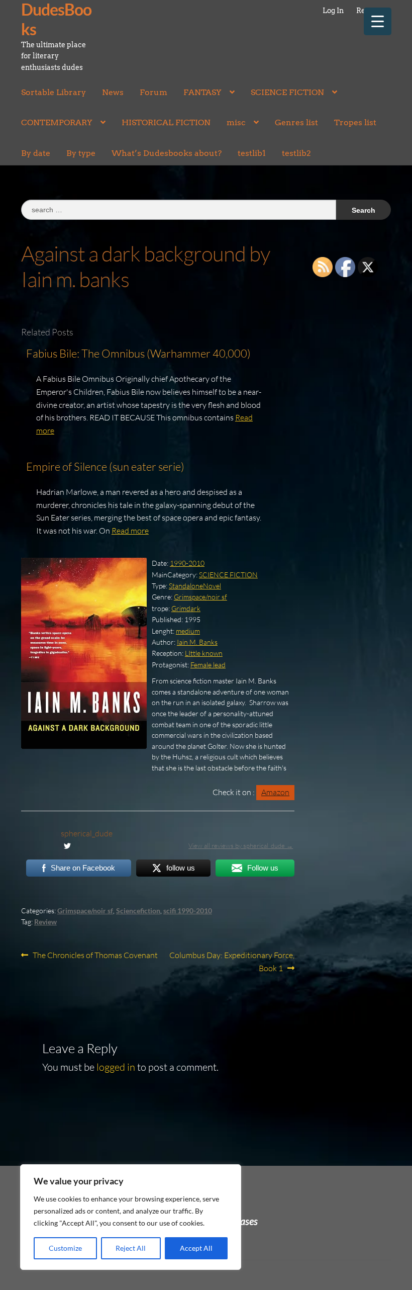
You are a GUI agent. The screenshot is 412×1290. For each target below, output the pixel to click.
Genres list (296, 122)
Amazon (275, 792)
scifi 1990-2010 (187, 910)
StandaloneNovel (195, 585)
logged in (115, 1067)
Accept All (196, 1248)
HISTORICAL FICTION (166, 122)
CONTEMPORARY (56, 122)
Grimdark (185, 608)
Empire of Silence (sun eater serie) (105, 466)
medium (188, 631)
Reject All (131, 1248)
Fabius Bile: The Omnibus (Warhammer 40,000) (138, 353)
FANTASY (202, 92)
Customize (65, 1248)
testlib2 (296, 153)
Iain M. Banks (197, 642)
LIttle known (204, 653)
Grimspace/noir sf (200, 596)
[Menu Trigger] (377, 21)
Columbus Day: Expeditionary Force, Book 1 (231, 961)
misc (236, 122)
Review (45, 921)
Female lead (208, 664)
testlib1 (252, 153)
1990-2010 (187, 563)
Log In (333, 11)
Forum (153, 92)
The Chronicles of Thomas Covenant (95, 956)
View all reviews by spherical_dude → (240, 845)
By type (80, 153)
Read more (130, 531)
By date (35, 153)
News (113, 92)
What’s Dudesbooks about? (167, 153)
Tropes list (355, 122)
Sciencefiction (138, 910)
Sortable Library (53, 92)
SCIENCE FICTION (287, 92)
